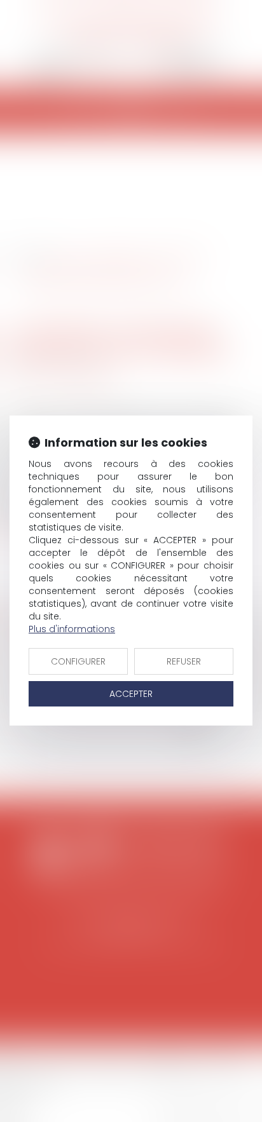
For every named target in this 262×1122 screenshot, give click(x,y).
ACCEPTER (131, 693)
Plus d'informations (72, 629)
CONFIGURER (78, 661)
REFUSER (184, 661)
